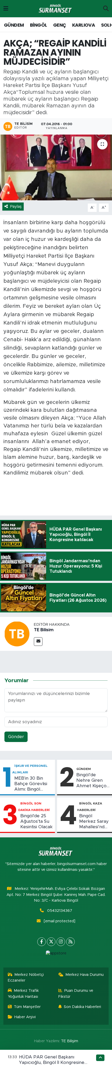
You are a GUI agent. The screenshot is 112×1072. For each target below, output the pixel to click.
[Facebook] (41, 941)
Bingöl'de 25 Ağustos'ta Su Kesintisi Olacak (36, 821)
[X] (51, 941)
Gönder (16, 736)
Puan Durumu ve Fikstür (76, 993)
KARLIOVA (83, 25)
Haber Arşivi (25, 1017)
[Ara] (106, 8)
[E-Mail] (38, 641)
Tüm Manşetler (27, 1007)
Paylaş (16, 206)
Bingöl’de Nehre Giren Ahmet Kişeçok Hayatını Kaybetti (92, 781)
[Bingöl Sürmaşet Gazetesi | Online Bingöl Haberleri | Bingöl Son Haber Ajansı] (55, 8)
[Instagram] (61, 941)
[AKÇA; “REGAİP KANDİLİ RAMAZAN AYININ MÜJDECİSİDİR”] (56, 167)
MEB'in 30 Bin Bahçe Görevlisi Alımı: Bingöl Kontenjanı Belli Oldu (30, 784)
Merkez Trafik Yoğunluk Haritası (23, 993)
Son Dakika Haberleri (82, 1007)
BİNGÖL (38, 25)
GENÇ (59, 25)
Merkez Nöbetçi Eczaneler (26, 977)
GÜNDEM (14, 25)
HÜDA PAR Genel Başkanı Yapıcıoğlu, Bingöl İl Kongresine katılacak (51, 1062)
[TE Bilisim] (16, 633)
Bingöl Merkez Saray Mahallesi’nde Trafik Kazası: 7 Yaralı (94, 822)
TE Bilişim (69, 1041)
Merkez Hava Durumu (84, 975)
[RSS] (70, 941)
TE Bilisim (44, 630)
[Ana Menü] (5, 8)
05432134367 (59, 911)
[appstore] (56, 955)
